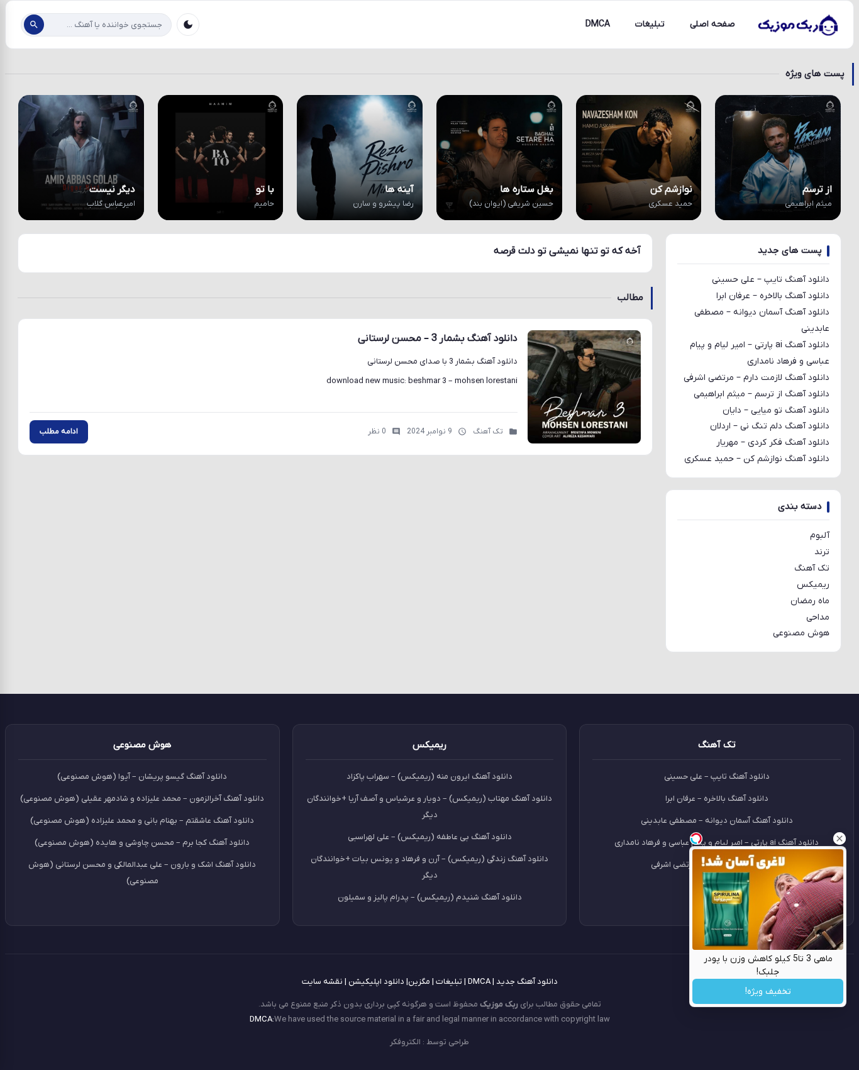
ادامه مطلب (59, 431)
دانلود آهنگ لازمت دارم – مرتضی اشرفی (756, 378)
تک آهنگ (811, 568)
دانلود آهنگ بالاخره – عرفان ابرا (772, 296)
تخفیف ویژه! (768, 992)
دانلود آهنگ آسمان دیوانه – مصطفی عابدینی (717, 820)
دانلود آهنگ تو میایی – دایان (776, 410)
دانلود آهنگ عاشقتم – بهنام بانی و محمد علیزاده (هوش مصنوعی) (142, 820)
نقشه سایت (322, 981)
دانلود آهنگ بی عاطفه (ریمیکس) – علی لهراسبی (430, 837)
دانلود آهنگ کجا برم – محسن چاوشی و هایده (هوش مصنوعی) (142, 842)
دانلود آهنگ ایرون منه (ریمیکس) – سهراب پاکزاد (429, 776)
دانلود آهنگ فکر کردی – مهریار (772, 443)
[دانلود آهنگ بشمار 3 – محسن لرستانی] (584, 386)
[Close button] (839, 838)
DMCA (597, 24)
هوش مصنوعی (801, 633)
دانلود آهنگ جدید (527, 981)
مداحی (817, 617)
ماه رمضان (809, 601)
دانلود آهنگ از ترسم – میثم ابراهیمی (761, 394)
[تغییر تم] (188, 24)
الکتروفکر (405, 1042)
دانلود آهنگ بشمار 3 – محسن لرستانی (438, 338)
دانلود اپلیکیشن (376, 981)
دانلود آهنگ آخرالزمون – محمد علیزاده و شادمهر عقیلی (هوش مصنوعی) (142, 798)
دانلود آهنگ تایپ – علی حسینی (770, 280)
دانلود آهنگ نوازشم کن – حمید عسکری (756, 459)
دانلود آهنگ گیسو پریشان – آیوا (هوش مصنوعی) (142, 776)
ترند (821, 552)
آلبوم (819, 536)
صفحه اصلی (712, 24)
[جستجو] (34, 24)
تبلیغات (650, 24)
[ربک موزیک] (797, 24)
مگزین (419, 981)
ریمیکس (813, 585)
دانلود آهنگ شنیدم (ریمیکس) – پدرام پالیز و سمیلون (430, 897)
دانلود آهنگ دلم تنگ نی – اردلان (769, 426)
